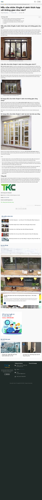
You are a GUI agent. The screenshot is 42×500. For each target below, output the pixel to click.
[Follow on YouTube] (9, 374)
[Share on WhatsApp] (16, 209)
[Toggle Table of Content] (39, 17)
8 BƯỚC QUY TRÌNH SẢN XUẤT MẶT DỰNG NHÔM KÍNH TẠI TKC (9, 355)
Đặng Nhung (6, 12)
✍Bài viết (6, 4)
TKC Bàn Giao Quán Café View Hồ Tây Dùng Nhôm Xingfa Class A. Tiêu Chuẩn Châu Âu (20, 296)
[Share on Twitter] (20, 209)
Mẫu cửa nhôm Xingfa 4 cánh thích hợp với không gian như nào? (13, 18)
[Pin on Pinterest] (24, 209)
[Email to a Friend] (22, 209)
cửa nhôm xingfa (27, 32)
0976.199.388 (6, 197)
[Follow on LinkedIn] (7, 374)
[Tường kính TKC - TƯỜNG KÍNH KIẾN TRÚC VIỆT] (6, 1)
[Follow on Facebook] (5, 374)
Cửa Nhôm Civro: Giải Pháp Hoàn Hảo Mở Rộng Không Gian (31, 355)
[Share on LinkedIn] (25, 209)
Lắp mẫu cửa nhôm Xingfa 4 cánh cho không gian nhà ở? (12, 19)
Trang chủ (2, 4)
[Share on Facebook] (18, 209)
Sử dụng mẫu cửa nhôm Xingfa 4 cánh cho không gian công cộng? (14, 20)
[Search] (35, 2)
